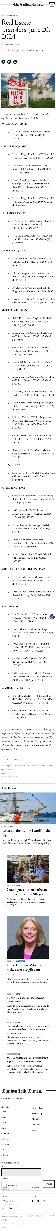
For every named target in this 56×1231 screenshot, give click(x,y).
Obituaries (5, 1133)
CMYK (4, 1220)
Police (3, 1122)
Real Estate (13, 15)
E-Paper (4, 1150)
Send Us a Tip (37, 1113)
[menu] (52, 5)
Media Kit (35, 1119)
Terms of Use (32, 1216)
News (18, 885)
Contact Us (36, 1124)
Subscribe (4, 1155)
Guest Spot (20, 961)
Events (3, 1128)
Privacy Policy (39, 1216)
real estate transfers (9, 777)
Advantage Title (36, 50)
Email (3, 1166)
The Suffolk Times (12, 44)
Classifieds (5, 1144)
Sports (3, 1117)
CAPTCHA (4, 1179)
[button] (52, 616)
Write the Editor (38, 1108)
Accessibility (50, 1215)
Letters (13, 826)
